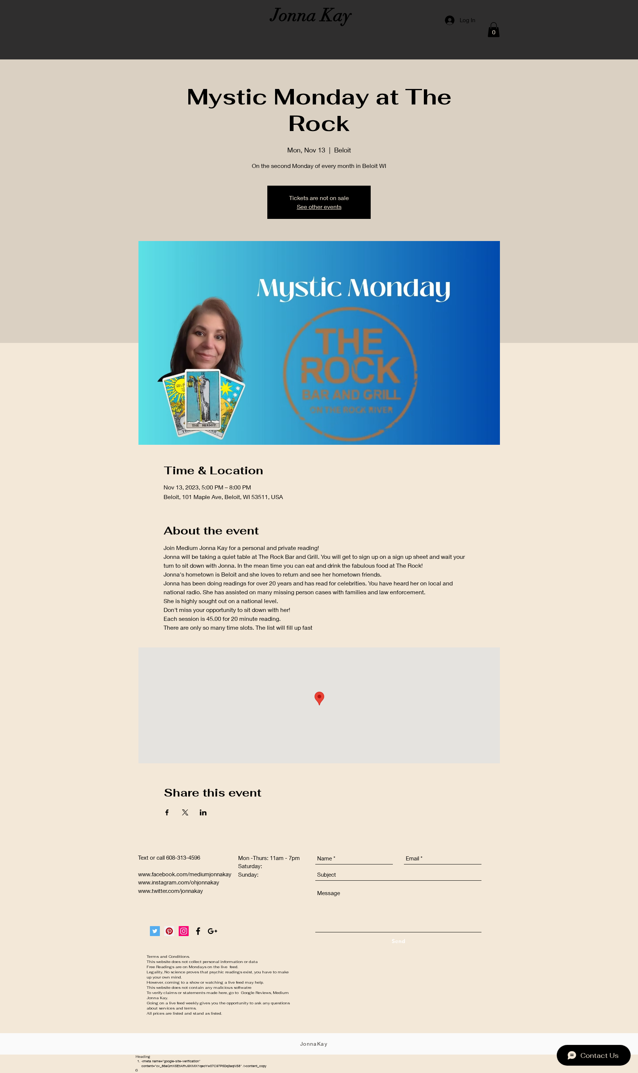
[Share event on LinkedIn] (203, 812)
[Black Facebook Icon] (198, 931)
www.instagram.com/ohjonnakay (178, 882)
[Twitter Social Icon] (155, 931)
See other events (319, 206)
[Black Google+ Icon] (212, 931)
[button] (493, 29)
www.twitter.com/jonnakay (170, 890)
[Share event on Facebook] (167, 812)
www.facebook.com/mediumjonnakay (184, 874)
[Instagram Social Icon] (184, 931)
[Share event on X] (185, 812)
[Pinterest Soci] (169, 931)
